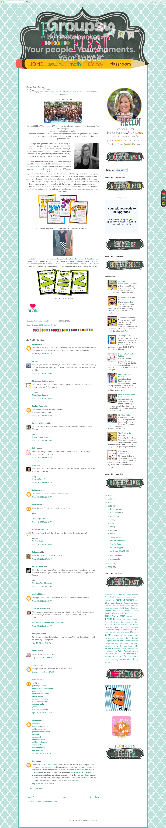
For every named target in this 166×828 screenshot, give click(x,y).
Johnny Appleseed (131, 627)
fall (122, 613)
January (113, 559)
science (109, 648)
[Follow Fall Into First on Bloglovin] (116, 171)
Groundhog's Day (131, 622)
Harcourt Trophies (112, 624)
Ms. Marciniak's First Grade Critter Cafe (48, 623)
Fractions (129, 616)
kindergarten (117, 630)
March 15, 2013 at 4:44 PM (42, 416)
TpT (120, 653)
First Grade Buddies (40, 381)
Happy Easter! (115, 537)
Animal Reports (117, 597)
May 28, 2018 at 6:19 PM (41, 753)
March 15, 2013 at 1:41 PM (42, 354)
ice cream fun (116, 627)
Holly (34, 448)
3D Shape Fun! (124, 336)
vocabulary (133, 656)
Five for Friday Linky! (118, 540)
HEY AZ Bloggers (117, 547)
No (115, 640)
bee (136, 600)
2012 (110, 563)
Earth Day (109, 613)
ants (106, 600)
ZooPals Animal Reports (124, 375)
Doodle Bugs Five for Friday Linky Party (60, 92)
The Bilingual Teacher (40, 519)
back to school (125, 599)
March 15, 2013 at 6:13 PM (42, 440)
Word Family (114, 660)
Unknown (36, 344)
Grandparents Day (117, 622)
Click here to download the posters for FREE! (74, 264)
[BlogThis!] (61, 321)
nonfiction (128, 640)
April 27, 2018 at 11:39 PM (42, 713)
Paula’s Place (37, 406)
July (112, 520)
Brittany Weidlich (39, 423)
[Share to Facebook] (66, 321)
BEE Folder (110, 603)
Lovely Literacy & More (41, 437)
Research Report (126, 646)
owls (116, 643)
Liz (33, 361)
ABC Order (127, 594)
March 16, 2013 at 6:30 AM (42, 522)
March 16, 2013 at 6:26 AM (42, 497)
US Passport (128, 654)
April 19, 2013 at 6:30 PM (41, 643)
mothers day (123, 638)
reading (115, 646)
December (114, 509)
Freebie (53, 325)
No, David (122, 281)
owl (112, 643)
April (112, 530)
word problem (124, 660)
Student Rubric (117, 651)
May (112, 527)
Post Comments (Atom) (47, 801)
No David (120, 641)
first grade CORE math (39, 325)
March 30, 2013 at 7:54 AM (42, 626)
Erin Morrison (37, 567)
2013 (110, 506)
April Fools (111, 600)
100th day (108, 594)
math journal (120, 635)
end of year (117, 613)
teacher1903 (37, 594)
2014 (110, 502)
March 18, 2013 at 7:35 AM (42, 601)
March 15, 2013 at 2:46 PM (42, 373)
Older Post (94, 797)
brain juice (112, 605)
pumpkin (107, 646)
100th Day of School (126, 317)
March (113, 534)
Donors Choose (131, 610)
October (107, 643)
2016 (110, 495)
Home (63, 797)
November (114, 513)
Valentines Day (120, 656)
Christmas (119, 605)
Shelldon (123, 648)
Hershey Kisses (126, 624)
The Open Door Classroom (42, 583)
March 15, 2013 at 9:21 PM (42, 483)
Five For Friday (124, 415)
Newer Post (31, 797)
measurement (109, 638)
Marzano (134, 632)
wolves (107, 660)
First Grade (128, 613)
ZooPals (108, 662)
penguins (122, 643)
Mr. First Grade (38, 530)
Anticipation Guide (130, 597)
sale (136, 646)
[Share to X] (64, 321)
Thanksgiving (129, 651)
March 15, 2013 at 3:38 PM (42, 398)
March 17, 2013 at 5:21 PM (42, 586)
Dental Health (118, 610)
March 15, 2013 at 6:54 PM (42, 458)
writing (133, 659)
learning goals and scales (119, 632)
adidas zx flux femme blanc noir (83, 772)
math (108, 635)
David (121, 608)
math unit (133, 635)
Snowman (130, 648)
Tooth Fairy (113, 653)
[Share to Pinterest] (68, 321)
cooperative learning (111, 608)
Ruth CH (35, 651)
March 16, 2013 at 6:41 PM (42, 559)
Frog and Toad (121, 619)
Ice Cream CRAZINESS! (123, 452)
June (112, 523)
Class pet (134, 605)
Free (48, 325)
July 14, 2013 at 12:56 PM (42, 658)
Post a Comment (36, 789)
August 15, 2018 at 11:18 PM (43, 784)
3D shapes (117, 594)
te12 (33, 761)
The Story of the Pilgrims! (124, 434)
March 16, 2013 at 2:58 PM (42, 544)
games (129, 619)
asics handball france (79, 778)
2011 (110, 567)
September (116, 648)
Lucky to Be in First (39, 479)
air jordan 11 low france (47, 765)
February (114, 556)
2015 (110, 499)
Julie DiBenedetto (39, 609)
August (113, 516)
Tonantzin (36, 665)
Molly (34, 465)
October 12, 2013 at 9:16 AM (43, 672)
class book (127, 605)
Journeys (109, 629)
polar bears (134, 643)
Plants (127, 643)
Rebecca (35, 552)
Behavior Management (124, 603)
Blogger (94, 820)
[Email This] (59, 321)
